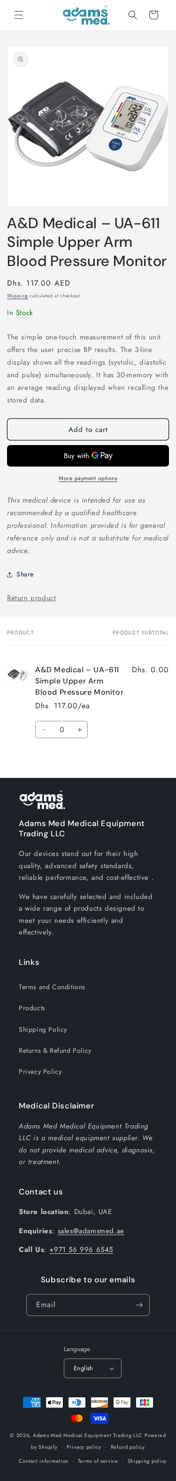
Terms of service (98, 1461)
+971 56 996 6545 (81, 1249)
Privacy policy (84, 1447)
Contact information (44, 1461)
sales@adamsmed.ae (91, 1231)
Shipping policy (147, 1461)
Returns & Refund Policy (55, 1050)
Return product (31, 598)
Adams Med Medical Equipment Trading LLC (88, 1435)
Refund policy (128, 1447)
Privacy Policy (40, 1071)
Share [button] (25, 574)
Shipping (17, 295)
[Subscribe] (139, 1305)
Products (32, 1008)
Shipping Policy (43, 1029)
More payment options (88, 478)
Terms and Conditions (52, 987)
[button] (18, 15)
